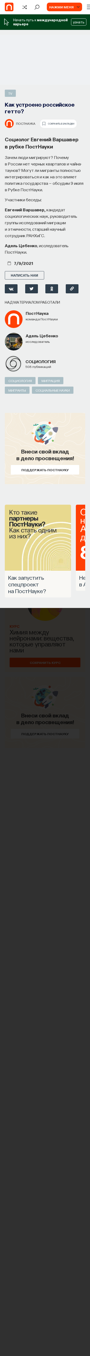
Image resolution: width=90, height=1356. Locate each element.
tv (10, 93)
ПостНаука (25, 123)
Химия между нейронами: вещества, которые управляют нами (42, 641)
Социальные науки (53, 390)
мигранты (17, 390)
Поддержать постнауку (45, 470)
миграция (51, 381)
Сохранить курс (45, 662)
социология (40, 361)
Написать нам (24, 275)
